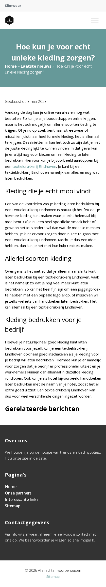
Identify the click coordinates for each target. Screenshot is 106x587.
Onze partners (18, 493)
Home (11, 66)
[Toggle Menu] (95, 20)
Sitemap (12, 506)
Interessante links (21, 499)
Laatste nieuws (36, 66)
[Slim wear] (9, 20)
